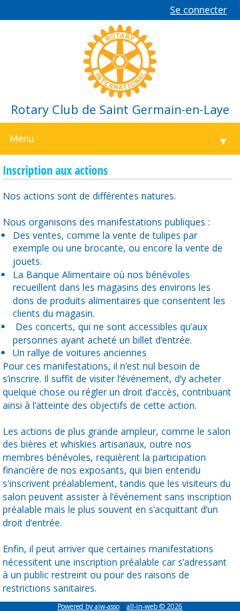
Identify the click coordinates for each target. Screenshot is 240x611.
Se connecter (198, 9)
